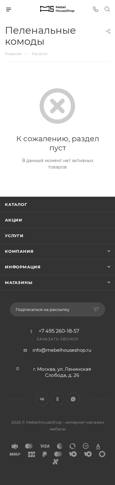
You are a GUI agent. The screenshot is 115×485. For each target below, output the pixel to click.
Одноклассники (57, 399)
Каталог (16, 204)
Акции (13, 220)
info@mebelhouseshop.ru (62, 350)
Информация (23, 266)
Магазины (18, 282)
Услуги (14, 235)
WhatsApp (73, 399)
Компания (19, 251)
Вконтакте (41, 399)
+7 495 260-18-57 (59, 331)
